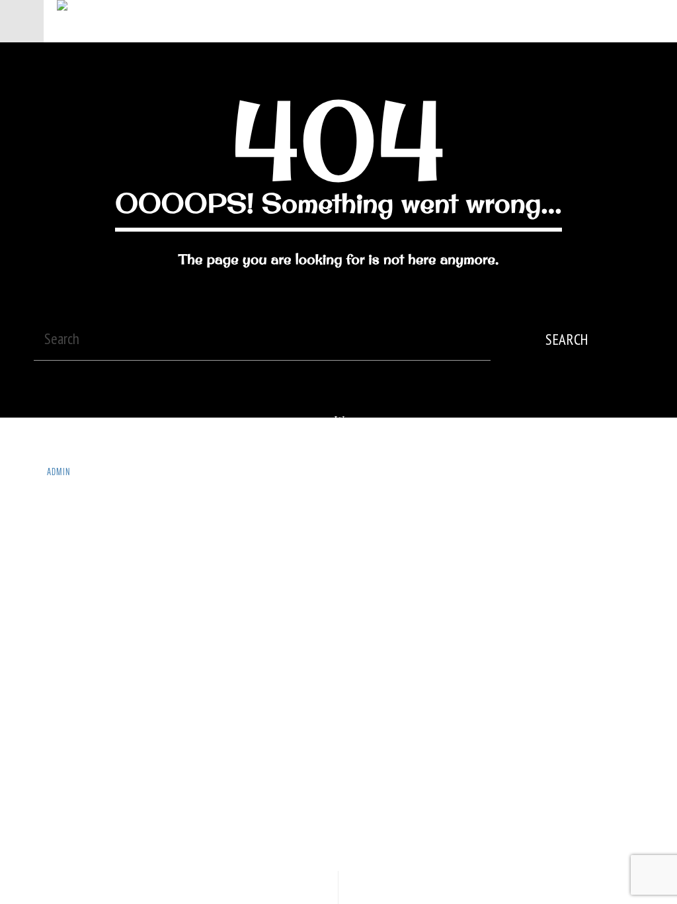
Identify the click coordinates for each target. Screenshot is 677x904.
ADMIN (59, 472)
